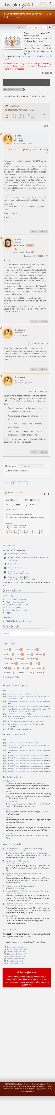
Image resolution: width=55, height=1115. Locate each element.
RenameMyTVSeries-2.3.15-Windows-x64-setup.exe (23, 873)
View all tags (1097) (11, 677)
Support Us (26, 984)
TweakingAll (18, 5)
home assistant (37, 668)
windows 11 (8, 673)
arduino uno (31, 659)
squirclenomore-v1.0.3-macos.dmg (18, 861)
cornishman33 (28, 514)
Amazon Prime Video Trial (15, 959)
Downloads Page (11, 916)
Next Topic (23, 471)
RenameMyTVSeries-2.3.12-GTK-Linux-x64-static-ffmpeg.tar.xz (27, 891)
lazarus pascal (31, 649)
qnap (28, 654)
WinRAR (8, 825)
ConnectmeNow (9, 663)
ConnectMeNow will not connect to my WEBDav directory (26, 724)
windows (39, 654)
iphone (24, 668)
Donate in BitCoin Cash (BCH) (18, 577)
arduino (17, 649)
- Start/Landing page (16, 599)
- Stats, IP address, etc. (17, 610)
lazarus (6, 659)
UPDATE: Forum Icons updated (17, 729)
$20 (47, 558)
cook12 (20, 136)
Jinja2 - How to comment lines (17, 714)
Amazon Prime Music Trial (16, 956)
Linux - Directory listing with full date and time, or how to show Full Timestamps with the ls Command (29, 710)
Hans (19, 240)
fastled (39, 673)
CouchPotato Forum (12, 309)
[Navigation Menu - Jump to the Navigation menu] (50, 3)
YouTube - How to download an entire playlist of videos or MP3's (28, 701)
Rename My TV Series (25, 673)
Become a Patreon (14, 564)
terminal (18, 659)
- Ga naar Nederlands (18, 621)
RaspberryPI (25, 663)
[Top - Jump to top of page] (40, 3)
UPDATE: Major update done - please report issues (23, 721)
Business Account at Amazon (17, 949)
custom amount (13, 560)
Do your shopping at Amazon (17, 554)
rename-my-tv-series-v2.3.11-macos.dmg (20, 886)
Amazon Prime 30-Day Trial (16, 952)
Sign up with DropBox (15, 568)
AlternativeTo (10, 781)
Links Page (9, 833)
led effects (7, 654)
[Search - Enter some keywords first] (49, 27)
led (36, 663)
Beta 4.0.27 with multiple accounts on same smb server (25, 706)
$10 (43, 558)
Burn (7, 809)
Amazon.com (36, 934)
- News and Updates (16, 602)
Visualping (9, 817)
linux (19, 654)
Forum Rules (32, 41)
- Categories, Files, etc (17, 604)
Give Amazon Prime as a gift (16, 954)
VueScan (9, 791)
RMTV (6, 668)
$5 (40, 558)
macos (6, 649)
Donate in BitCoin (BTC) (16, 572)
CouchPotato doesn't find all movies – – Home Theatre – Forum (27, 13)
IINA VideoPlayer (11, 801)
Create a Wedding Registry (16, 961)
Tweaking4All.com (30, 1084)
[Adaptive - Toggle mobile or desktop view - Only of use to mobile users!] (45, 3)
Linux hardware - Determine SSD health (31, 518)
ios (15, 668)
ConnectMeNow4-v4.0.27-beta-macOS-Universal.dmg (24, 849)
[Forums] (5, 89)
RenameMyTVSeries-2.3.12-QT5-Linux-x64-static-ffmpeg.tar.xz (27, 904)
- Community (13, 607)
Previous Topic (13, 471)
